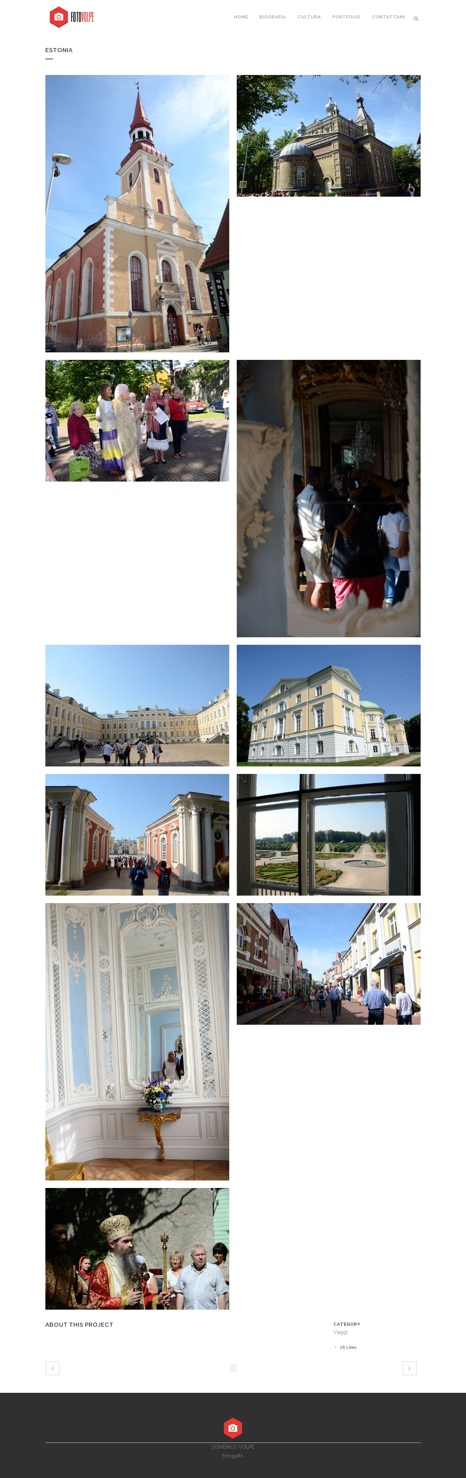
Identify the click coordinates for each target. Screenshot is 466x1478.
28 (348, 1347)
